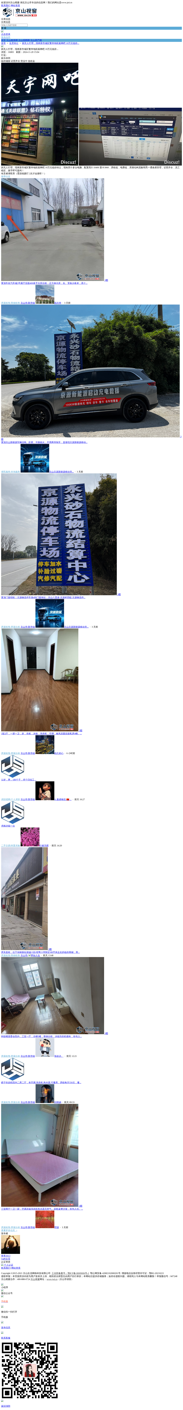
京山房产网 (36, 40)
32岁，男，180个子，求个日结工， (19, 779)
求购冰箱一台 (8, 826)
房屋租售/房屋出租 (10, 627)
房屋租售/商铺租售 (10, 303)
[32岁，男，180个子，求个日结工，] (12, 777)
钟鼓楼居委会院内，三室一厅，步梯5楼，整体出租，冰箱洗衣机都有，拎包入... (41, 1036)
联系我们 (5, 5)
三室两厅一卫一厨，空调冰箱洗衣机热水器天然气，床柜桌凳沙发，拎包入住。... (42, 1209)
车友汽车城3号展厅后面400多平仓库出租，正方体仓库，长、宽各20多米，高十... (44, 283)
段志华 (57, 303)
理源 (56, 1227)
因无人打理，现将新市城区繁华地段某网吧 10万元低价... (50, 43)
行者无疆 (44, 845)
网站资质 (15, 5)
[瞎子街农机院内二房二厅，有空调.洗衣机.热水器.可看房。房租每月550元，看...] (12, 1080)
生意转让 (13, 43)
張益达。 (58, 1056)
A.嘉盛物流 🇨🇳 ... (62, 799)
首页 (3, 40)
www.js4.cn (52, 1279)
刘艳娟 (57, 1102)
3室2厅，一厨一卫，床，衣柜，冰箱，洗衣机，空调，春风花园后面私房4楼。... (41, 733)
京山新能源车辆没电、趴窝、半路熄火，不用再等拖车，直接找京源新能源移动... (44, 442)
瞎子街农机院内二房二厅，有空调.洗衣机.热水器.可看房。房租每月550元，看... (41, 1082)
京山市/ (24, 955)
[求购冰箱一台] (12, 823)
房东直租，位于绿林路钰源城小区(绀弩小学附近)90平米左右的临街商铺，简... (40, 952)
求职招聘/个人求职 (10, 799)
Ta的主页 (5, 1259)
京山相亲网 (12, 40)
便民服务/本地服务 (10, 472)
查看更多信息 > (9, 1230)
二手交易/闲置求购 (10, 845)
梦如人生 (35, 955)
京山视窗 (35, 1279)
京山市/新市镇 (28, 303)
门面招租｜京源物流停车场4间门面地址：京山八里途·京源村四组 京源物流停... (43, 597)
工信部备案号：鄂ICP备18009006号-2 (70, 1273)
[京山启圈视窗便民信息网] (19, 16)
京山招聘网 (24, 40)
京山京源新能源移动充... (61, 472)
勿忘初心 (58, 753)
